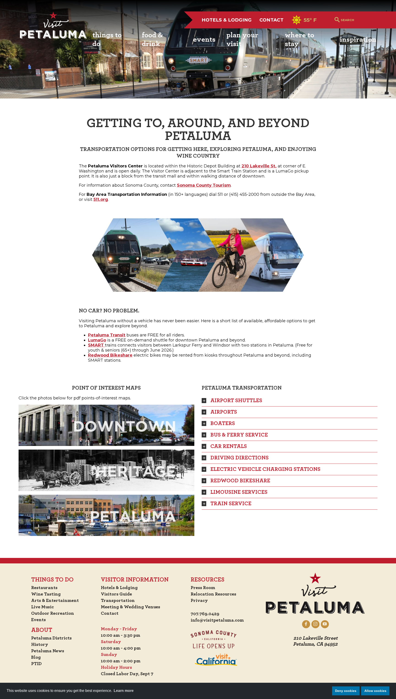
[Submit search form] (337, 20)
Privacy (199, 600)
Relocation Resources (213, 594)
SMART (96, 345)
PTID (36, 663)
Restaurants (44, 587)
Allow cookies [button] (375, 691)
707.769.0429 (205, 614)
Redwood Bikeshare (110, 355)
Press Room (203, 587)
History (39, 644)
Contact (271, 20)
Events (38, 619)
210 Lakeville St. (259, 166)
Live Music (42, 607)
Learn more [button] (124, 691)
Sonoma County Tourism (204, 185)
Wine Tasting (46, 594)
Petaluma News (47, 651)
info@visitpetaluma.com (217, 620)
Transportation (118, 600)
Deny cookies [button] (345, 691)
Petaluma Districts (51, 638)
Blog (36, 657)
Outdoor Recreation (52, 613)
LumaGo (97, 340)
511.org (101, 199)
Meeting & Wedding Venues (130, 607)
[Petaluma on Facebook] (306, 624)
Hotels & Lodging (227, 20)
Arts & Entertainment (55, 600)
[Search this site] (358, 20)
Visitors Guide (116, 594)
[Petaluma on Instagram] (315, 624)
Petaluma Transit (106, 335)
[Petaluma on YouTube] (325, 624)
